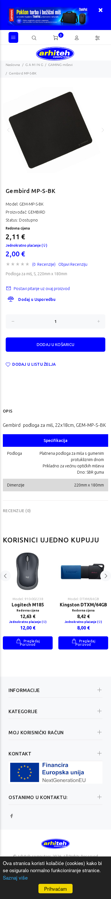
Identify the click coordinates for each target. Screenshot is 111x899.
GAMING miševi (60, 65)
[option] (55, 130)
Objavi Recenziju (72, 264)
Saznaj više (15, 877)
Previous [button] (8, 129)
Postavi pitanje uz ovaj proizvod (42, 288)
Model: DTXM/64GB (83, 599)
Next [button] (102, 129)
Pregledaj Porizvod (30, 642)
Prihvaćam (55, 888)
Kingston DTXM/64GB (83, 604)
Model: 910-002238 (28, 599)
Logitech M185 (28, 604)
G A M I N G (34, 65)
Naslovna (13, 65)
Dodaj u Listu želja (34, 364)
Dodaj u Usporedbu (37, 299)
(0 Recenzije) (44, 264)
